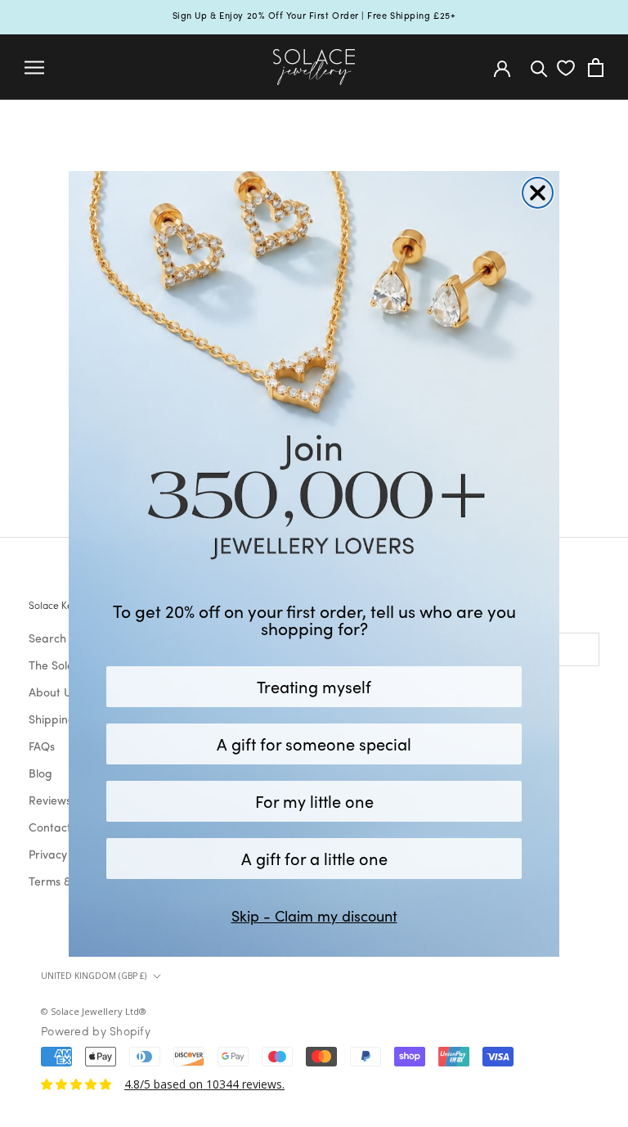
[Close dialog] (538, 193)
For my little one (314, 801)
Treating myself (314, 686)
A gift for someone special (314, 744)
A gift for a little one (314, 858)
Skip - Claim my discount (314, 916)
